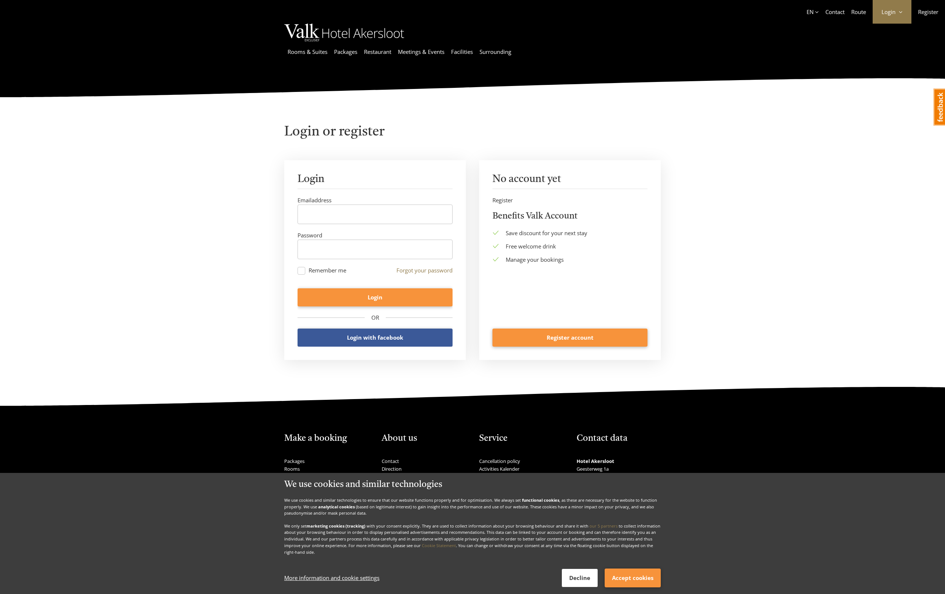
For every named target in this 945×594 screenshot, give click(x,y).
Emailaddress (314, 200)
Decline (579, 577)
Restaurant (377, 51)
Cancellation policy (499, 461)
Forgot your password (424, 270)
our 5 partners (604, 526)
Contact (835, 12)
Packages (345, 51)
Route (858, 12)
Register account (570, 337)
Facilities (462, 51)
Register (928, 12)
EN (810, 12)
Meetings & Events (421, 51)
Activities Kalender (499, 469)
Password (310, 235)
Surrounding (495, 51)
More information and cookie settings (331, 578)
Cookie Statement (439, 545)
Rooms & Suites (307, 51)
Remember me (327, 270)
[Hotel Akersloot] (348, 42)
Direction (392, 469)
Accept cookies (632, 577)
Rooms (292, 469)
